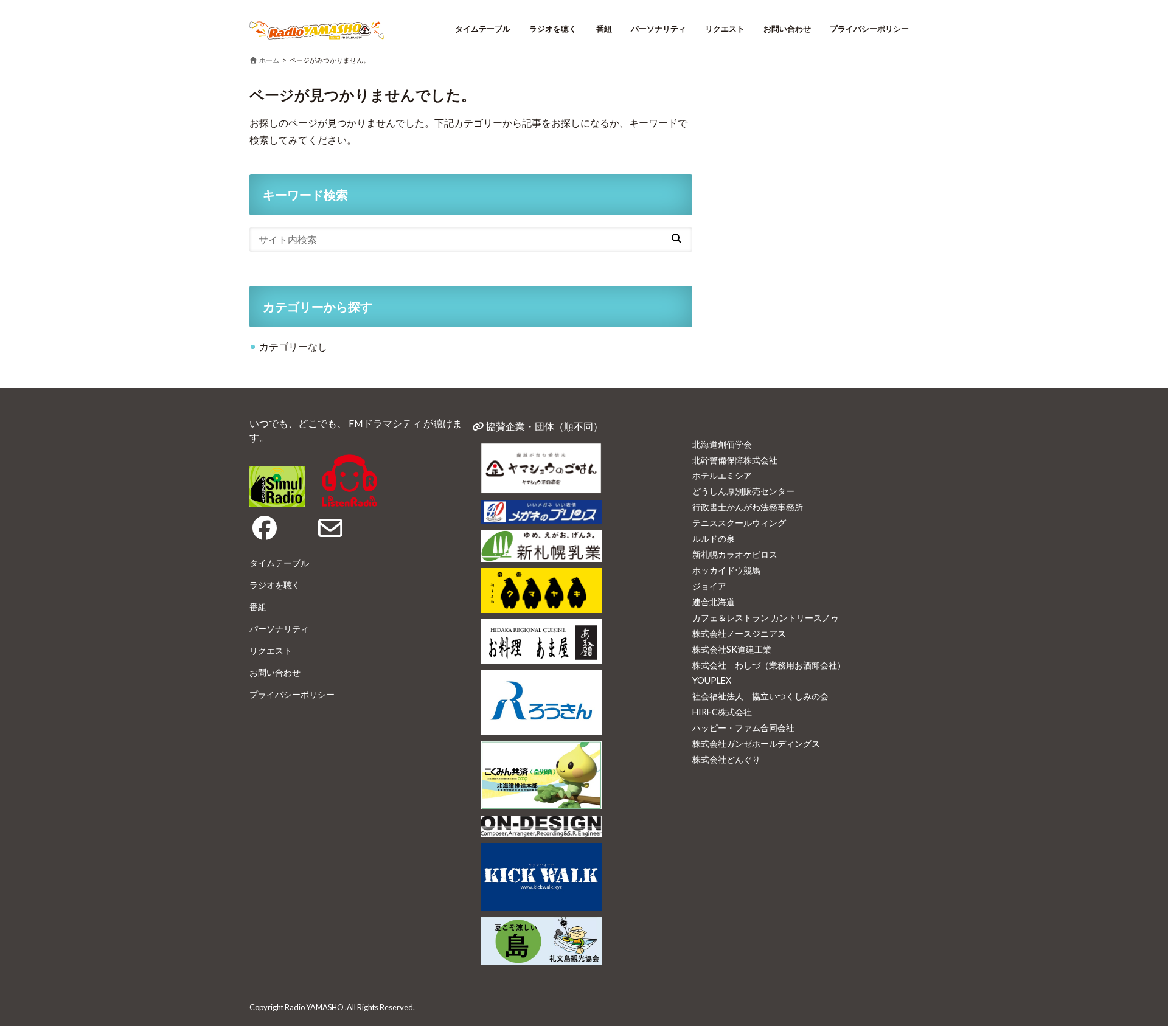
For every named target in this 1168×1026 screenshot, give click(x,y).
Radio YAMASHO (314, 1007)
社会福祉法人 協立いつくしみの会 (760, 696)
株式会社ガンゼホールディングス (756, 743)
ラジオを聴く (553, 28)
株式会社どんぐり (726, 759)
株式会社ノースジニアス (739, 633)
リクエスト (725, 28)
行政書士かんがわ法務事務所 (747, 507)
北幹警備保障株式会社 (734, 460)
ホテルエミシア (722, 475)
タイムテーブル (482, 28)
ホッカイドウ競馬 (726, 570)
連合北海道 (713, 602)
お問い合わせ (787, 28)
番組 (604, 28)
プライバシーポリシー (869, 28)
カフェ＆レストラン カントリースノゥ (765, 617)
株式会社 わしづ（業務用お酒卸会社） (769, 665)
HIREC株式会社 (722, 712)
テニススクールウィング (739, 523)
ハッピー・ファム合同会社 (743, 728)
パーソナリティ (658, 28)
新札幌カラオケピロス (734, 554)
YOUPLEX (711, 680)
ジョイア (709, 586)
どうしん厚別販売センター (743, 491)
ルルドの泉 (713, 538)
